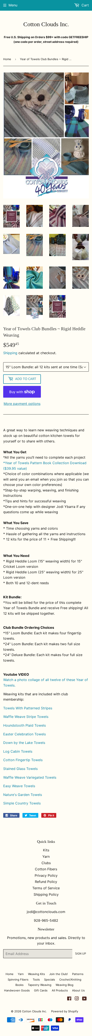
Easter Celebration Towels (24, 734)
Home (7, 59)
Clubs (46, 863)
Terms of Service (46, 888)
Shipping (10, 353)
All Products (60, 990)
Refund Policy (46, 882)
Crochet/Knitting (70, 979)
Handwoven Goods (17, 990)
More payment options (22, 403)
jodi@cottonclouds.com (46, 912)
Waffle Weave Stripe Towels (25, 716)
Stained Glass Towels (20, 768)
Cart (84, 5)
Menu (13, 5)
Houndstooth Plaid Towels (24, 725)
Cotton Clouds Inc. (46, 24)
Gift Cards (40, 990)
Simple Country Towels (22, 803)
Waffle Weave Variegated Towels (29, 777)
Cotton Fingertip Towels (23, 760)
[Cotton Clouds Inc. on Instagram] (77, 999)
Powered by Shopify (64, 1011)
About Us (78, 990)
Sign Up (80, 953)
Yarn (46, 856)
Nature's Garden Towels (22, 795)
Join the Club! (58, 974)
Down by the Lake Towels (24, 742)
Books (19, 985)
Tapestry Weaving (39, 985)
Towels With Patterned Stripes (27, 708)
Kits (46, 850)
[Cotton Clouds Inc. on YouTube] (84, 999)
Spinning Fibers (18, 979)
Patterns (77, 974)
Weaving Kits (36, 974)
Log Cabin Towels (17, 751)
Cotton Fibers (46, 869)
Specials (49, 979)
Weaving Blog (64, 985)
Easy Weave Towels (19, 786)
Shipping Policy (46, 894)
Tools (36, 979)
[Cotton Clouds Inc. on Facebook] (69, 999)
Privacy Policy (46, 875)
